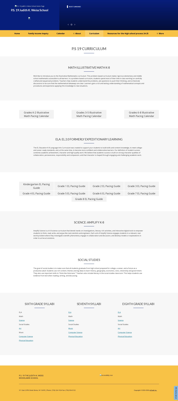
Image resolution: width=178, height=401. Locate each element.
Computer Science (26, 336)
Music (70, 328)
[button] (68, 24)
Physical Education (26, 340)
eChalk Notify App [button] (176, 393)
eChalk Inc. (153, 390)
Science (22, 320)
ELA (69, 312)
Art (20, 328)
